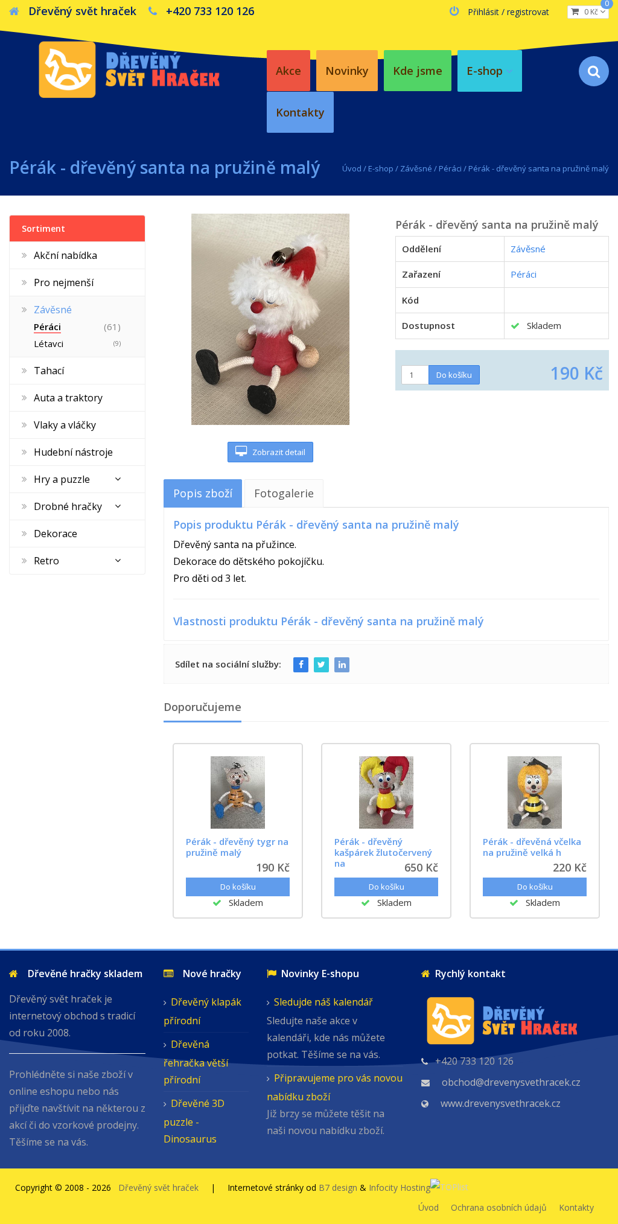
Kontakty (576, 1207)
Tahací (49, 370)
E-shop (380, 168)
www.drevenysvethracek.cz (501, 1103)
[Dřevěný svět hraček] (128, 67)
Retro (46, 560)
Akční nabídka (65, 255)
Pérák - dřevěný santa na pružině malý (538, 168)
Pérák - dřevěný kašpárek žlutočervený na (383, 852)
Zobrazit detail (276, 452)
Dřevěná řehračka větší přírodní (196, 1062)
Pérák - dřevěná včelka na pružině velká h (532, 846)
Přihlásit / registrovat (508, 12)
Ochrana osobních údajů (499, 1207)
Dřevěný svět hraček (158, 1187)
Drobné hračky (68, 506)
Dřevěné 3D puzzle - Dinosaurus (194, 1121)
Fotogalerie (284, 493)
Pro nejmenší (64, 282)
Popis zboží (202, 493)
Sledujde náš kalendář (323, 1002)
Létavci (48, 343)
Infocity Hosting (399, 1187)
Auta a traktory (68, 397)
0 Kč (594, 11)
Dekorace (55, 533)
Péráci (450, 168)
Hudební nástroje (73, 452)
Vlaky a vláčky (65, 425)
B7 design (338, 1187)
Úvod (352, 168)
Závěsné (416, 168)
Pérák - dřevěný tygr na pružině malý (237, 846)
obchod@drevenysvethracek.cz (511, 1082)
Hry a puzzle (62, 479)
